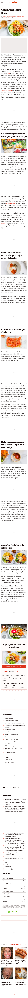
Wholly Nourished (6, 90)
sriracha (3, 224)
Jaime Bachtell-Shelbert (9, 16)
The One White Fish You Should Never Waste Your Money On (20, 982)
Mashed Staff (20, 16)
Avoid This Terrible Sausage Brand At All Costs (20, 962)
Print (20, 671)
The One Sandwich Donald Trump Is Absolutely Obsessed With (6, 983)
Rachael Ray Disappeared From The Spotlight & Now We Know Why (7, 963)
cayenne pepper (11, 203)
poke (8, 73)
